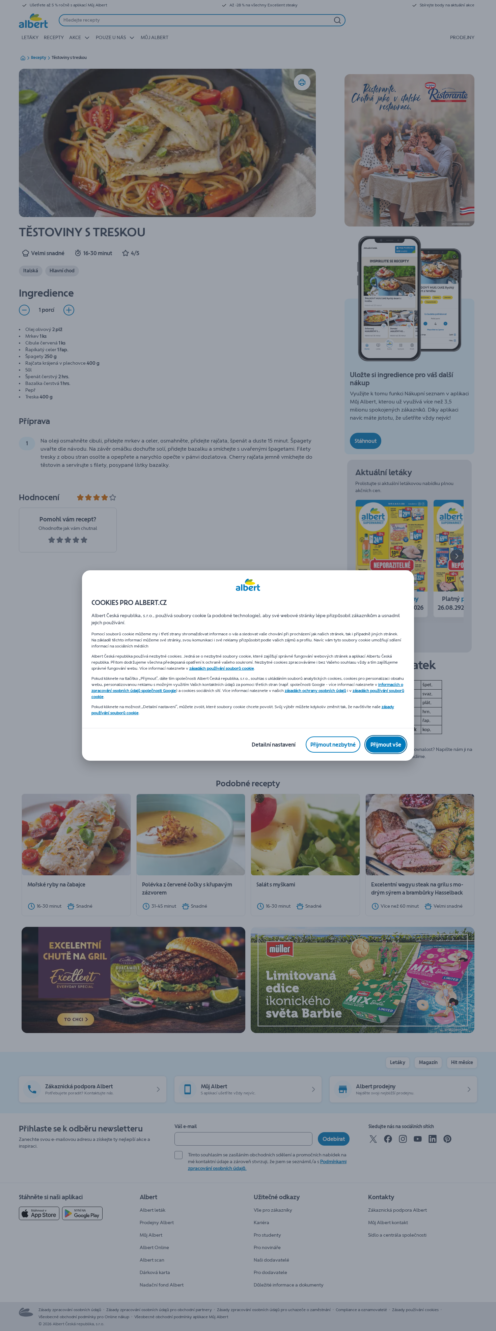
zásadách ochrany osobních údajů (315, 690)
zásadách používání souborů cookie (221, 668)
